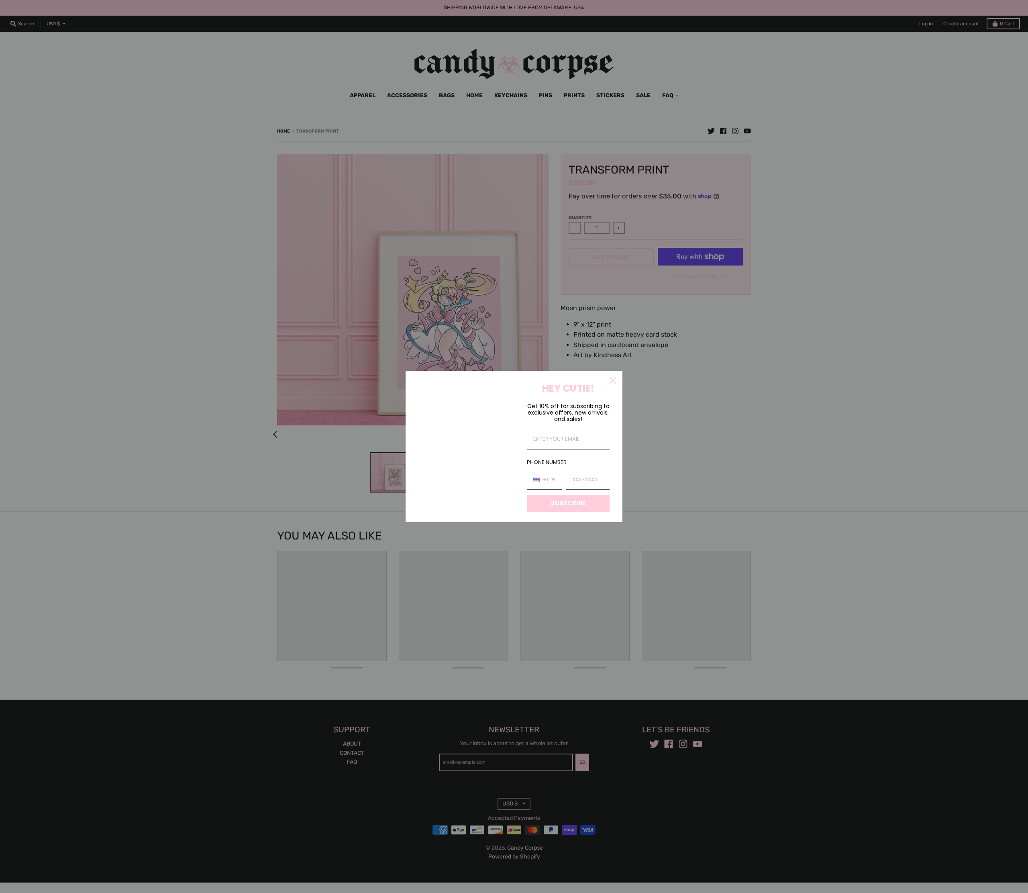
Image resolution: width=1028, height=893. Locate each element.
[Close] (612, 380)
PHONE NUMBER (547, 462)
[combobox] (544, 480)
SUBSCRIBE (568, 503)
